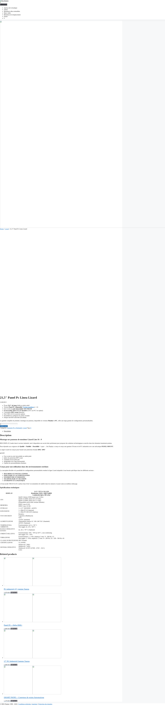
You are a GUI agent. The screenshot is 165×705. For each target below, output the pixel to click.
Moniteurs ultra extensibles (12, 11)
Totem (6, 9)
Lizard (7, 229)
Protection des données (45, 704)
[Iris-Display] (4, 1)
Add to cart (4, 426)
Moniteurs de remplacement (12, 15)
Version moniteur (28, 407)
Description (7, 431)
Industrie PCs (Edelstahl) (14, 428)
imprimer (34, 704)
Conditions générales (24, 704)
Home (2, 229)
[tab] (63, 431)
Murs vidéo (7, 13)
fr (30, 428)
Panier (6, 16)
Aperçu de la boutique (10, 8)
